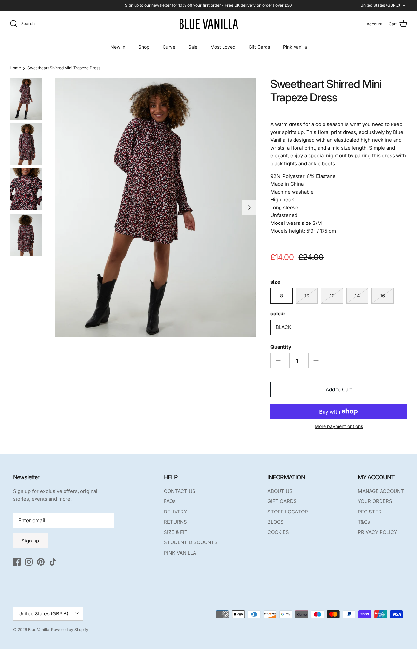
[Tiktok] (53, 562)
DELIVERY (175, 512)
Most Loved (223, 47)
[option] (155, 207)
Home (15, 68)
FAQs (170, 501)
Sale (192, 47)
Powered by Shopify (69, 629)
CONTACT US (179, 491)
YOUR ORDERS (375, 501)
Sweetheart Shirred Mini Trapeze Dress (63, 68)
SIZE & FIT (176, 532)
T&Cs (364, 522)
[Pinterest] (41, 562)
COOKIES (278, 532)
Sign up (30, 541)
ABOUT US (280, 491)
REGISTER (369, 512)
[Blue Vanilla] (208, 24)
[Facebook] (17, 562)
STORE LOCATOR (287, 512)
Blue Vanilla (38, 629)
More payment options (339, 426)
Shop (144, 47)
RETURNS (175, 522)
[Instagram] (29, 562)
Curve (169, 47)
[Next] (249, 207)
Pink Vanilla (295, 47)
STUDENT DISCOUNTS (191, 542)
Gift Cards (259, 47)
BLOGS (275, 522)
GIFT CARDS (282, 501)
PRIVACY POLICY (377, 532)
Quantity (280, 347)
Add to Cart (339, 389)
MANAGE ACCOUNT (381, 491)
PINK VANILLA (180, 553)
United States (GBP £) (380, 5)
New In (117, 47)
